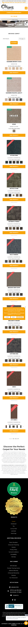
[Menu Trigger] (26, 8)
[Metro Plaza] (17, 393)
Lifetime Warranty (13, 570)
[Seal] (20, 261)
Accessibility (14, 554)
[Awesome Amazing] (17, 195)
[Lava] (13, 261)
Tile (14, 526)
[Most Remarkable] (10, 195)
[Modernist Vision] (13, 195)
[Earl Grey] (17, 162)
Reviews (13, 575)
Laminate (13, 531)
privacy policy (13, 312)
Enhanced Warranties (13, 573)
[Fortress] (10, 99)
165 (13, 438)
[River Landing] (10, 393)
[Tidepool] (14, 147)
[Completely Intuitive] (13, 327)
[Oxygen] (17, 99)
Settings (20, 317)
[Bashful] (14, 53)
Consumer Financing (13, 544)
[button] (14, 12)
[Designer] (10, 68)
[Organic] (13, 68)
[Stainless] (14, 115)
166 (16, 438)
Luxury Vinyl (13, 528)
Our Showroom (14, 577)
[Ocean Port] (10, 162)
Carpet (9, 19)
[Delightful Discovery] (14, 180)
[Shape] (14, 246)
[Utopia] (14, 84)
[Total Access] (21, 294)
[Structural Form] (21, 228)
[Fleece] (20, 68)
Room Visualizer (13, 542)
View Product (14, 72)
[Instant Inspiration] (20, 327)
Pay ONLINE (14, 16)
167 (18, 438)
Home (2, 19)
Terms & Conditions (14, 552)
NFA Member (13, 565)
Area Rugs (13, 533)
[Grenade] (10, 261)
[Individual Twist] (14, 228)
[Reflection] (20, 99)
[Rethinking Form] (17, 228)
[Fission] (17, 261)
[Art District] (13, 393)
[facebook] (13, 600)
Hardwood (13, 523)
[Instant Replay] (14, 294)
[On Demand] (17, 294)
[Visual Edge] (14, 213)
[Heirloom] (17, 68)
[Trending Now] (14, 279)
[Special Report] (10, 294)
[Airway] (13, 99)
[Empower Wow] (17, 327)
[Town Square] (20, 393)
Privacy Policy (13, 549)
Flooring (5, 19)
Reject (13, 317)
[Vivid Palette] (20, 195)
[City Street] (21, 162)
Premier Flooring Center (13, 568)
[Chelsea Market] (14, 378)
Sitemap (13, 556)
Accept (7, 317)
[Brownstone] (14, 162)
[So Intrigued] (6, 327)
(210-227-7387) (21, 2)
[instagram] (15, 600)
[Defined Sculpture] (10, 228)
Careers (14, 547)
